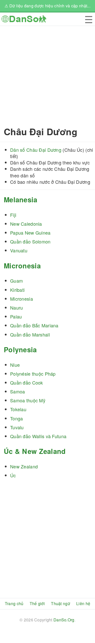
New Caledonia (26, 223)
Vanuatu (18, 250)
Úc (13, 475)
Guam (16, 280)
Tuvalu (17, 427)
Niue (15, 364)
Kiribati (17, 289)
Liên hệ (83, 603)
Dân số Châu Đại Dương (35, 149)
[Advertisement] (47, 73)
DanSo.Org (63, 620)
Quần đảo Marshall (30, 334)
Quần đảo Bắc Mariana (34, 325)
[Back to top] (87, 622)
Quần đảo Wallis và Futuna (38, 436)
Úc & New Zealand (35, 451)
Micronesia (22, 265)
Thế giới (37, 603)
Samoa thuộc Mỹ (27, 400)
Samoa (17, 391)
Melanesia (20, 199)
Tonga (16, 418)
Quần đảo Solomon (30, 241)
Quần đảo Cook (26, 382)
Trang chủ (14, 603)
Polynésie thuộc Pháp (33, 373)
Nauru (16, 307)
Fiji (13, 214)
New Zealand (24, 466)
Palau (16, 316)
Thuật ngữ (60, 603)
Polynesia (20, 349)
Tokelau (18, 409)
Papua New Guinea (30, 232)
